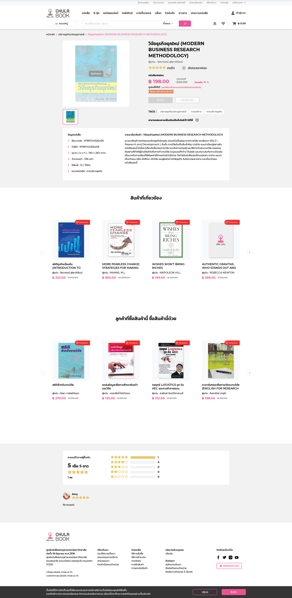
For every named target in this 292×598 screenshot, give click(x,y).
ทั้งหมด (166, 23)
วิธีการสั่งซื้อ (137, 553)
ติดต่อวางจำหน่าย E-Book (179, 571)
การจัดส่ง (136, 560)
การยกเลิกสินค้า (139, 568)
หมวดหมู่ (63, 23)
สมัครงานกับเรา (173, 564)
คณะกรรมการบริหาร (107, 557)
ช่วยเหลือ (136, 549)
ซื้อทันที (160, 100)
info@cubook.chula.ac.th (59, 572)
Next (249, 252)
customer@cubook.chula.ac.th (62, 575)
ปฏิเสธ (205, 592)
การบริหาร (196, 111)
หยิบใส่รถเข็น (187, 100)
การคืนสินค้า (137, 564)
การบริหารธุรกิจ (214, 111)
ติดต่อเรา (170, 560)
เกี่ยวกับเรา (102, 549)
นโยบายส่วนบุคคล (174, 549)
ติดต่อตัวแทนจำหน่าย (176, 568)
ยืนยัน (234, 592)
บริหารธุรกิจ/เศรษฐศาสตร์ (173, 111)
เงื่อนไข (169, 553)
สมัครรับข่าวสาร (231, 565)
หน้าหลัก (50, 34)
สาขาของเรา (103, 560)
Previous (42, 252)
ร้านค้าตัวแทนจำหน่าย (108, 564)
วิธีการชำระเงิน (138, 557)
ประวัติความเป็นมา (106, 553)
